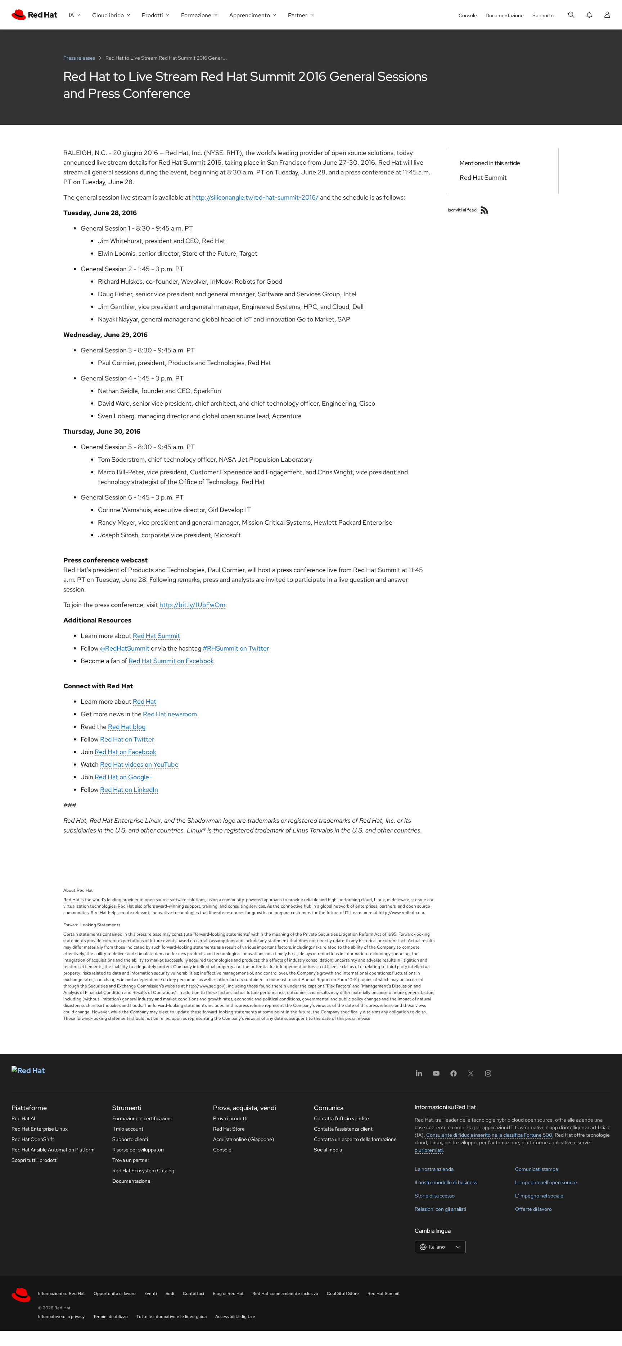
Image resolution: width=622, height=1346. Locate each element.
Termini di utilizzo (110, 1316)
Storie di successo (435, 1195)
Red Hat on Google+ (124, 777)
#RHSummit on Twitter (236, 648)
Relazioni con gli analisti (440, 1209)
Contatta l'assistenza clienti (344, 1129)
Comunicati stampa (536, 1169)
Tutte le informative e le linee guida (171, 1316)
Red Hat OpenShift (33, 1139)
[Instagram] (488, 1076)
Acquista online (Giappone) (243, 1139)
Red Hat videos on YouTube (139, 764)
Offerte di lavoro (533, 1209)
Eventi (150, 1293)
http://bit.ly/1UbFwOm (192, 605)
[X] (470, 1076)
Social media (328, 1149)
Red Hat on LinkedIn (129, 789)
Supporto (543, 15)
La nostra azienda (434, 1169)
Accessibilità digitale (235, 1316)
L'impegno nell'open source (546, 1182)
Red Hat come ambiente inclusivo (285, 1293)
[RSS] (484, 210)
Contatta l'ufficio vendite (341, 1118)
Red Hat (144, 701)
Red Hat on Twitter (127, 739)
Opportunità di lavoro (115, 1293)
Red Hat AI (23, 1118)
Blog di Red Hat (228, 1293)
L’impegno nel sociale (539, 1195)
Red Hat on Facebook (125, 752)
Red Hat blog (126, 726)
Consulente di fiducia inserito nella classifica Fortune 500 (488, 1135)
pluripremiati (429, 1150)
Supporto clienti (130, 1139)
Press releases (79, 58)
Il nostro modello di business (446, 1182)
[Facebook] (453, 1076)
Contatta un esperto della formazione (355, 1139)
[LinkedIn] (419, 1076)
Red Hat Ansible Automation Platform (53, 1149)
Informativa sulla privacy (61, 1316)
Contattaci (193, 1293)
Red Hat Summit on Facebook (171, 661)
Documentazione (505, 15)
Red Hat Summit (156, 635)
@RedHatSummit (124, 648)
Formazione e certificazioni (142, 1118)
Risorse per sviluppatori (138, 1149)
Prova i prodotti (230, 1118)
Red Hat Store (229, 1129)
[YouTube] (436, 1076)
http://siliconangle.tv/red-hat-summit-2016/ (255, 197)
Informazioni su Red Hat (61, 1293)
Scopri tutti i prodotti (35, 1160)
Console (468, 15)
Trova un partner (130, 1160)
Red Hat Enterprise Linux (40, 1129)
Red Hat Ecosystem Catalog (143, 1170)
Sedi (170, 1293)
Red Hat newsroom (170, 714)
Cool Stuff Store (343, 1293)
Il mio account (127, 1129)
